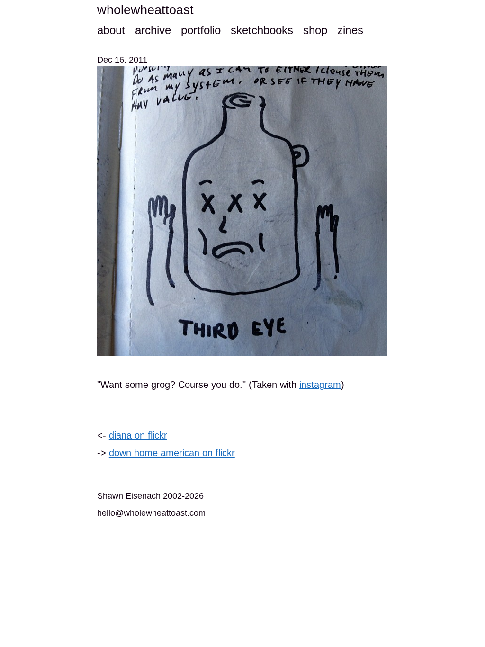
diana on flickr (138, 435)
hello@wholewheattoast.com (151, 513)
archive (153, 30)
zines (350, 30)
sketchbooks (262, 30)
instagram (320, 384)
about (111, 30)
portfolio (201, 30)
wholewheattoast (145, 10)
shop (315, 30)
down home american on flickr (172, 453)
